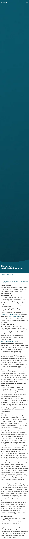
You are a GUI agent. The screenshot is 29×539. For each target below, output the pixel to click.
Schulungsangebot (9, 274)
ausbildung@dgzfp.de (15, 316)
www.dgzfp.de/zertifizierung (9, 341)
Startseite (3, 274)
